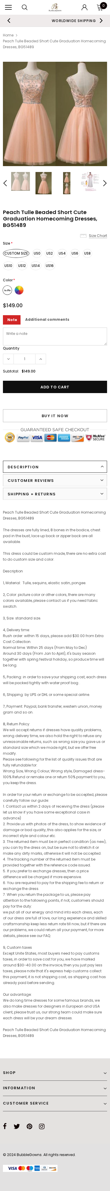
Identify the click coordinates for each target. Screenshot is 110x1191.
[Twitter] (16, 1126)
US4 (62, 253)
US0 (37, 253)
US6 (75, 253)
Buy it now (55, 416)
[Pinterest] (29, 1126)
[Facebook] (5, 1126)
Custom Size (16, 253)
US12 (22, 265)
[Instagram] (42, 1126)
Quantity (11, 348)
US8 (87, 253)
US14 (36, 265)
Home (8, 35)
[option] (55, 114)
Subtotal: (11, 371)
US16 (50, 265)
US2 (49, 253)
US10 (8, 265)
